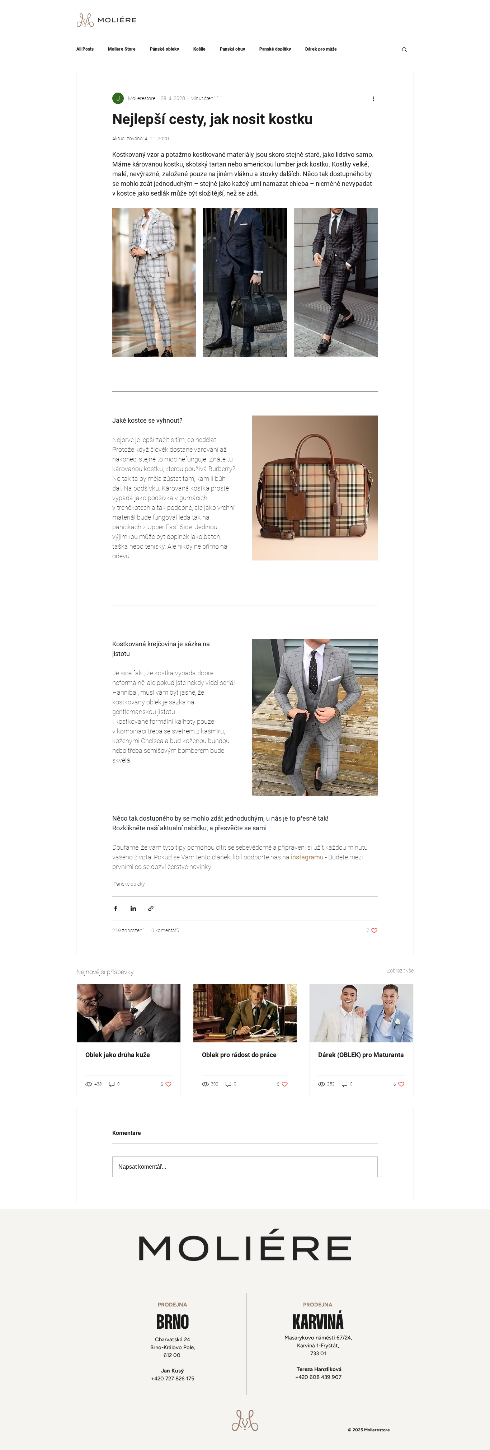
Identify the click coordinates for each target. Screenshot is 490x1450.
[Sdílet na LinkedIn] (133, 908)
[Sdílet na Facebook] (115, 908)
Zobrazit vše (400, 970)
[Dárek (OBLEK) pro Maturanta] (361, 1013)
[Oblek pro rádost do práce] (245, 1013)
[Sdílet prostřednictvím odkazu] (150, 908)
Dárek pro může (321, 49)
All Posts (85, 49)
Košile (199, 49)
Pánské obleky (164, 49)
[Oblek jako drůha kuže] (128, 1013)
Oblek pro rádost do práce (239, 1055)
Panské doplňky (275, 49)
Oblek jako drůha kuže (117, 1055)
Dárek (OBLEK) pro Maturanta (361, 1055)
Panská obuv (232, 49)
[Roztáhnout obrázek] (154, 282)
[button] (404, 49)
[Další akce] (373, 98)
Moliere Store (122, 49)
